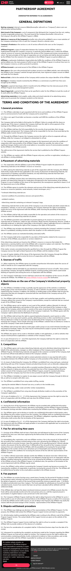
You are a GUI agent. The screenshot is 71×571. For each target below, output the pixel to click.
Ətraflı (35, 551)
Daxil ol (62, 2)
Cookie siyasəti (35, 560)
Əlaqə (35, 555)
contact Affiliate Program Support (37, 277)
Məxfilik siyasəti (35, 558)
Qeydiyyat (50, 2)
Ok (16, 565)
